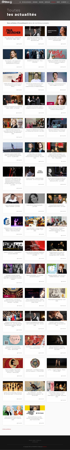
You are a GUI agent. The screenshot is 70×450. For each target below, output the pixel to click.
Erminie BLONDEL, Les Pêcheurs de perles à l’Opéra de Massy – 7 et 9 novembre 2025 (57, 39)
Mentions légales (32, 440)
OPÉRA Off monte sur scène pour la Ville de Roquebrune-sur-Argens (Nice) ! (13, 85)
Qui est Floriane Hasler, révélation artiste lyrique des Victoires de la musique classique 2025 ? (56, 108)
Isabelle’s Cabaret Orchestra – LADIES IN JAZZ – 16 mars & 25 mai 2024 (56, 324)
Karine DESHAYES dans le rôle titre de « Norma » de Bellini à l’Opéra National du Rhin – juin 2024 (57, 179)
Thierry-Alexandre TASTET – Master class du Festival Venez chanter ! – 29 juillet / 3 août (35, 301)
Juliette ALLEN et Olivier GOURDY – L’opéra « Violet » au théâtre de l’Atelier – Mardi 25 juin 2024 (13, 229)
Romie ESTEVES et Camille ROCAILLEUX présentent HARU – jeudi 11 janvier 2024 (34, 418)
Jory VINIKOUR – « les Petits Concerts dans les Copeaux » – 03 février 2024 (35, 394)
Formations (41, 2)
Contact (58, 2)
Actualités (53, 2)
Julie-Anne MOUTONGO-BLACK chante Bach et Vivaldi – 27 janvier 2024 (12, 418)
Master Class (47, 2)
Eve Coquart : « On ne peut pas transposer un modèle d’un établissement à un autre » (13, 62)
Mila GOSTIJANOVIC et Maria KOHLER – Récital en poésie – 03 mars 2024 (57, 348)
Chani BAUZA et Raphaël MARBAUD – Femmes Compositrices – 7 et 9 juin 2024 (35, 254)
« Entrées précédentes (6, 429)
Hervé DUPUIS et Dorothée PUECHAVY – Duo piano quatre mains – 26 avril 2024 (13, 348)
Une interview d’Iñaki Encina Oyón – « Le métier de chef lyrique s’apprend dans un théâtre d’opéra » (35, 85)
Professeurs (35, 2)
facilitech (45, 446)
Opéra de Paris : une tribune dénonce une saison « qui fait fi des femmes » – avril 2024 (13, 301)
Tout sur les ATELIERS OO (26, 2)
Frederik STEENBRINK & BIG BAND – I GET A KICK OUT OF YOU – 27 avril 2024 (35, 324)
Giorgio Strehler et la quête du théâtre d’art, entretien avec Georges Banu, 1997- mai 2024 (56, 254)
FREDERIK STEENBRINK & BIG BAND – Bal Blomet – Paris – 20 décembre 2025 (35, 39)
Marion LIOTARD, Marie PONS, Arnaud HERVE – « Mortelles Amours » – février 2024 (12, 371)
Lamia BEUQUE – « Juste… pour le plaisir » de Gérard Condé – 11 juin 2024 (34, 229)
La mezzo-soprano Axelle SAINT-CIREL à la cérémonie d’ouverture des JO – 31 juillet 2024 (12, 155)
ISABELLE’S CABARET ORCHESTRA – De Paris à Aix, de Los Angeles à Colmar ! (57, 62)
